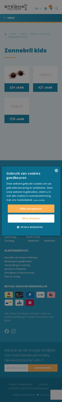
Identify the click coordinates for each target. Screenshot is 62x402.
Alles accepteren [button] (31, 208)
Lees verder (39, 200)
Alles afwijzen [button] (31, 218)
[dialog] (30, 201)
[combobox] (56, 170)
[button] (31, 227)
